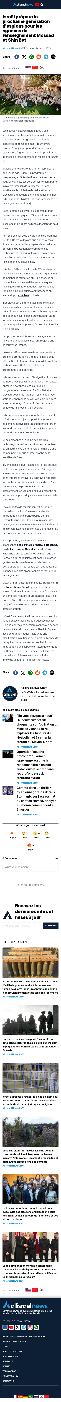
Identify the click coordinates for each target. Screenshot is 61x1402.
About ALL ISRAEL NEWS (14, 1341)
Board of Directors (13, 1351)
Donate (6, 1366)
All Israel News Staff (13, 48)
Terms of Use (9, 1371)
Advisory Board (11, 1356)
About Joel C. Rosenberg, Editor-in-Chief (24, 1336)
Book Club (8, 1361)
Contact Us (8, 1381)
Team (5, 1346)
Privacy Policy (10, 1376)
